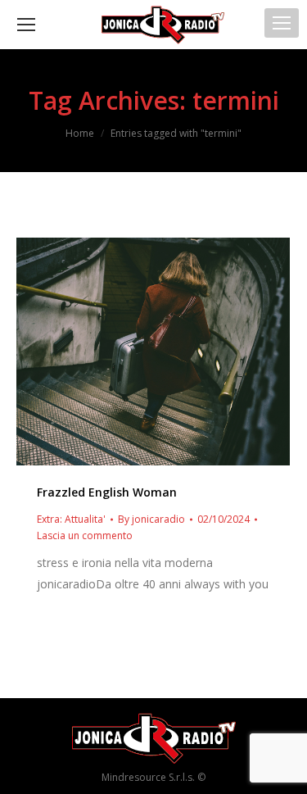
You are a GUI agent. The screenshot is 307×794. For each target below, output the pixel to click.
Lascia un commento (85, 535)
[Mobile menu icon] (281, 23)
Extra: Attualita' (71, 519)
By (151, 519)
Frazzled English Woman (107, 492)
